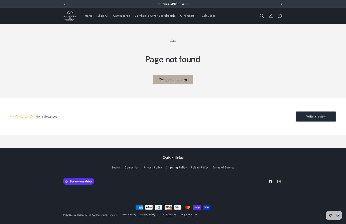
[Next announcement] (281, 4)
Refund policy (129, 214)
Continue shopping (173, 79)
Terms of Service (223, 167)
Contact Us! (132, 167)
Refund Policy (200, 167)
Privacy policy (147, 214)
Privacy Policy (153, 167)
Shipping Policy (176, 167)
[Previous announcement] (64, 4)
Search (116, 167)
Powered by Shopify (107, 214)
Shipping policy (189, 214)
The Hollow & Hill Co (84, 214)
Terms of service (168, 214)
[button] (188, 15)
